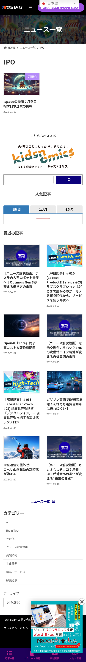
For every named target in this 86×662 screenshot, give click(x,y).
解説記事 (11, 580)
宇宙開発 (11, 563)
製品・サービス (15, 572)
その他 (10, 539)
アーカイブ (11, 593)
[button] (61, 7)
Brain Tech (12, 530)
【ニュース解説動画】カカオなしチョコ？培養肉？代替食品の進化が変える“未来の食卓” (64, 472)
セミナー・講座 (32, 658)
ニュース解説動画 (17, 547)
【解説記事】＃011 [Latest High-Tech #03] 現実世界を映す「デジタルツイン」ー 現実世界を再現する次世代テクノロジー (21, 410)
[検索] (68, 180)
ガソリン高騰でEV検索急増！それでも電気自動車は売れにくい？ (65, 404)
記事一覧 (9, 658)
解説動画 (54, 658)
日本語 (52, 3)
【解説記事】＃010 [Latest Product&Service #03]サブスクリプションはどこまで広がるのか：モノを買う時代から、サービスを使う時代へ (64, 286)
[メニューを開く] (30, 7)
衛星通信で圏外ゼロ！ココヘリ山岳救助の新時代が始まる (21, 469)
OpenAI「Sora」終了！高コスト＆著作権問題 (21, 345)
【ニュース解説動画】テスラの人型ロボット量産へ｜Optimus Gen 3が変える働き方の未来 (21, 280)
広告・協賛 (75, 658)
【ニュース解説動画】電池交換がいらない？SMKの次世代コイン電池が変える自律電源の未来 (64, 350)
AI (7, 522)
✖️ (82, 601)
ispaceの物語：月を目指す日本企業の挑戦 (20, 103)
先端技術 (11, 555)
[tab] (16, 209)
